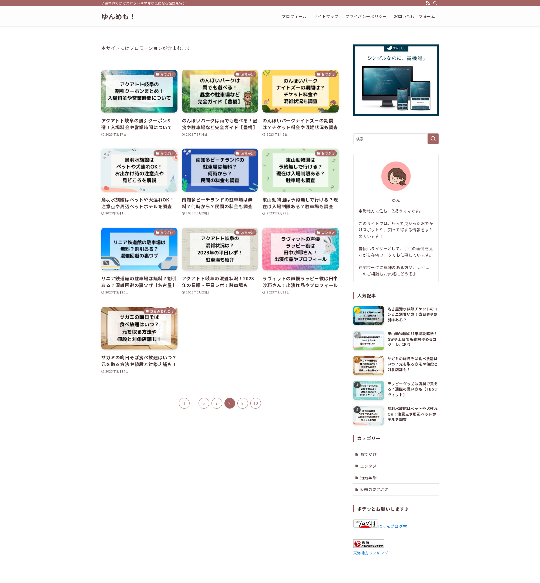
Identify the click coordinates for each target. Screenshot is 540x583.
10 (255, 403)
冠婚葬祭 (368, 477)
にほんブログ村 (392, 526)
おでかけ (368, 454)
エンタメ (368, 466)
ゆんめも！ (118, 16)
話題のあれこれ (375, 489)
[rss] (427, 3)
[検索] (435, 3)
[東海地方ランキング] (368, 546)
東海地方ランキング (370, 552)
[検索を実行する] (433, 138)
